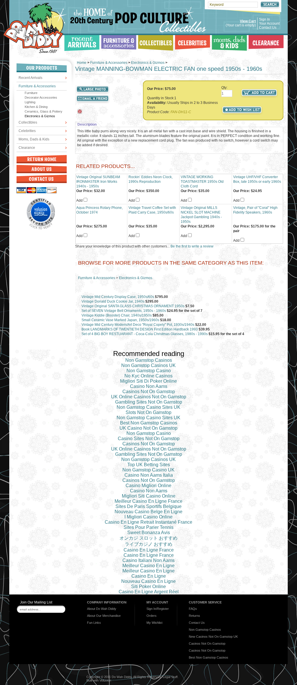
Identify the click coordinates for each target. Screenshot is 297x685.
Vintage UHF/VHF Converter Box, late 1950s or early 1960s (257, 179)
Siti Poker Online (148, 586)
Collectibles (28, 122)
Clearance (27, 148)
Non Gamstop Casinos (148, 360)
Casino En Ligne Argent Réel (149, 591)
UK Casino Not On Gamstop (148, 428)
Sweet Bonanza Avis (148, 532)
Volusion (105, 680)
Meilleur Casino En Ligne (148, 565)
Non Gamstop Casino (148, 370)
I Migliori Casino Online (148, 516)
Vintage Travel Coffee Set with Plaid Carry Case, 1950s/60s (152, 210)
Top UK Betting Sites (148, 464)
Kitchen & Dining (36, 107)
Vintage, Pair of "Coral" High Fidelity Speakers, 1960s (255, 210)
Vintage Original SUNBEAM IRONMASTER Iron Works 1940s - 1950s (98, 181)
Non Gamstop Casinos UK (148, 365)
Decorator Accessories (41, 97)
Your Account (269, 23)
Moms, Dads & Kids (34, 139)
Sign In (264, 19)
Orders (151, 615)
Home (81, 63)
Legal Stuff (170, 677)
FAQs (193, 608)
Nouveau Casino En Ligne (148, 581)
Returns (194, 615)
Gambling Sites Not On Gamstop (148, 402)
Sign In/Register (157, 608)
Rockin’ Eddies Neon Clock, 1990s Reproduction (150, 179)
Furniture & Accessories (37, 86)
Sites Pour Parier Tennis (148, 527)
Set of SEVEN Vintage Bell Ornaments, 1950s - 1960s (124, 311)
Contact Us (267, 28)
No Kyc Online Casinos (148, 375)
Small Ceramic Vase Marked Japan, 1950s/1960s (120, 320)
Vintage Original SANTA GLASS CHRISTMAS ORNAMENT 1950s (133, 306)
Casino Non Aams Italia (148, 475)
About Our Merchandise (104, 615)
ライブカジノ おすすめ (148, 544)
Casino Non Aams (148, 386)
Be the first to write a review (192, 246)
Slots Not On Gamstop (148, 412)
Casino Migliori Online (148, 485)
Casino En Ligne (148, 576)
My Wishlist (154, 622)
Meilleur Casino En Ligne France (148, 501)
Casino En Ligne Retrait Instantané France (148, 522)
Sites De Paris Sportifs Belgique (148, 506)
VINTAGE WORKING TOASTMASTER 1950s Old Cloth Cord (202, 181)
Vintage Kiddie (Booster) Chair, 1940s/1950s (117, 315)
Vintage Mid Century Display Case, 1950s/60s (118, 297)
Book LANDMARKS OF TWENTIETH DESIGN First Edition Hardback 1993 (140, 329)
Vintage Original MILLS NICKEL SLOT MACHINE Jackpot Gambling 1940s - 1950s (201, 215)
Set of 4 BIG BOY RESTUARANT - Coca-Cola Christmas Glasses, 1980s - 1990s (145, 334)
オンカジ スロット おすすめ (148, 538)
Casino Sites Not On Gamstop (149, 438)
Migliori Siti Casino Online (148, 496)
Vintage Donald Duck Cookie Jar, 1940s (113, 301)
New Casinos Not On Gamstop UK (213, 636)
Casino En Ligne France (149, 549)
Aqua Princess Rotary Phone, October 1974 (99, 210)
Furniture (31, 93)
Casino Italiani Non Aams (148, 560)
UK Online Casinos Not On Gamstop (148, 396)
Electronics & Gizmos (40, 116)
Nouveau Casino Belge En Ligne (148, 511)
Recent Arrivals (30, 78)
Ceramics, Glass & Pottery (43, 111)
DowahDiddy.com (35, 28)
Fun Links (94, 622)
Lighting (30, 102)
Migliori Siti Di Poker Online (148, 381)
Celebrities (27, 131)
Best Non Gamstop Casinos (148, 422)
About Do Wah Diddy (101, 608)
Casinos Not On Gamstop (148, 391)
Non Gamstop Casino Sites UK (148, 407)
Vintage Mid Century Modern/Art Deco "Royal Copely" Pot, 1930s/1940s (138, 325)
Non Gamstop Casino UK (148, 469)
